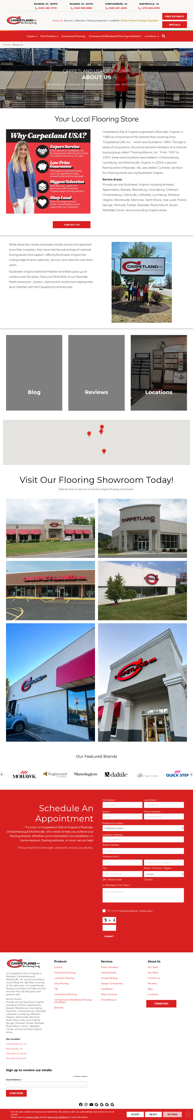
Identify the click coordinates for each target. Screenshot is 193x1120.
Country (148, 879)
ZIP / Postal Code (112, 879)
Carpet (31, 36)
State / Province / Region (158, 868)
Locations (150, 36)
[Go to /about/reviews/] (96, 373)
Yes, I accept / (130, 910)
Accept (135, 1114)
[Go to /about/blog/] (34, 373)
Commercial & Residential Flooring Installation (115, 36)
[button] (174, 16)
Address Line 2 (111, 856)
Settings (172, 1114)
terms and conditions (58, 1117)
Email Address (14, 1079)
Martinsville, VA (14, 1048)
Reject (153, 1114)
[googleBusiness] (96, 1105)
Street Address (111, 844)
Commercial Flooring (73, 36)
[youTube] (91, 1105)
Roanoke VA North (16, 1058)
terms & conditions (129, 910)
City (105, 868)
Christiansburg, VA (16, 1043)
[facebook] (80, 1105)
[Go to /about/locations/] (159, 373)
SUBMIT (109, 936)
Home (6, 44)
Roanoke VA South (16, 1053)
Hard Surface (48, 36)
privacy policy (146, 910)
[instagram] (85, 1105)
